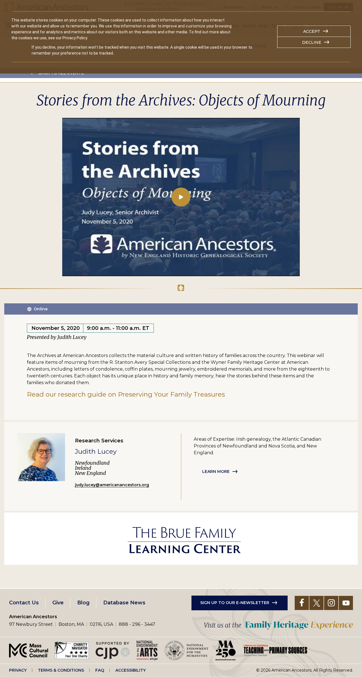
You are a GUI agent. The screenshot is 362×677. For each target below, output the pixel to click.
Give (58, 603)
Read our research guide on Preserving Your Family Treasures (126, 394)
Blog (83, 603)
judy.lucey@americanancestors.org (112, 484)
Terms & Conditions (61, 670)
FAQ (99, 670)
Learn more (216, 471)
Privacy (18, 670)
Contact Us (24, 603)
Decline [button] (311, 42)
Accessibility (130, 670)
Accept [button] (311, 31)
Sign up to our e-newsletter (234, 602)
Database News (124, 603)
